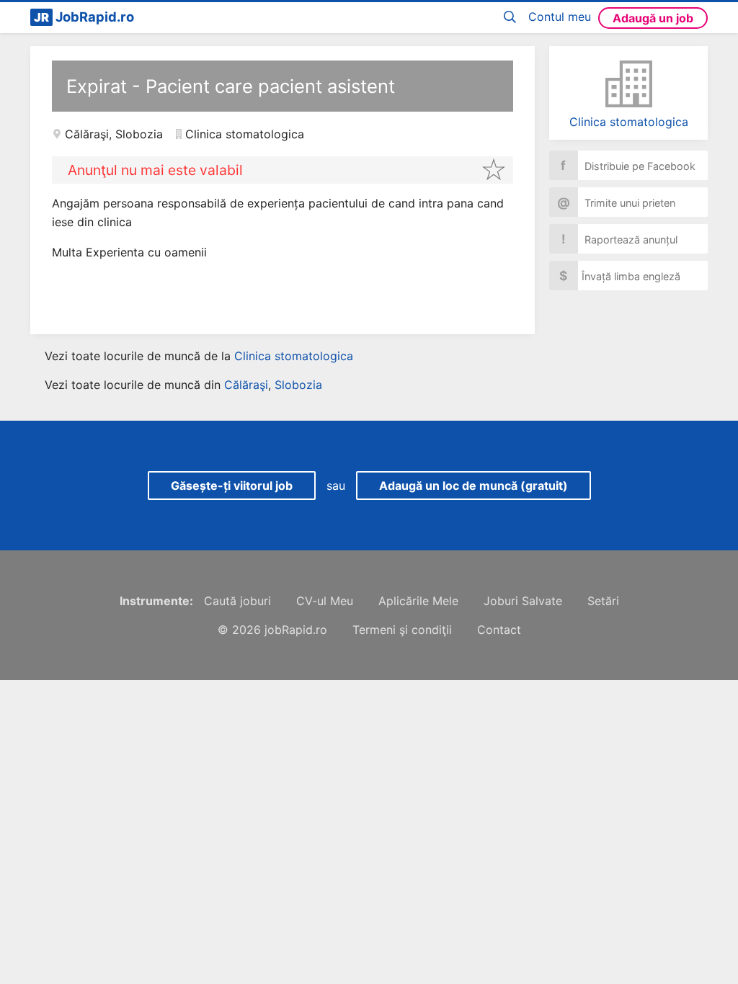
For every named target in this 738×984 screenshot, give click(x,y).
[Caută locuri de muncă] (512, 17)
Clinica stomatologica (628, 122)
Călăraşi (87, 134)
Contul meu (559, 16)
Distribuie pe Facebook (628, 165)
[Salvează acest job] (493, 169)
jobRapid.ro (295, 629)
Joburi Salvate (523, 601)
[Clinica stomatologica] (628, 84)
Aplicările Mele (418, 601)
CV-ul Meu (324, 601)
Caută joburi (237, 601)
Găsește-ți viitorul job (232, 485)
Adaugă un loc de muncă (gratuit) (473, 485)
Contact (499, 629)
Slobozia (139, 134)
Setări (603, 601)
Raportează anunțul (619, 238)
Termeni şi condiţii (402, 629)
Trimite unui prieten (616, 202)
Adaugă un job (653, 18)
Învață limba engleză (619, 275)
